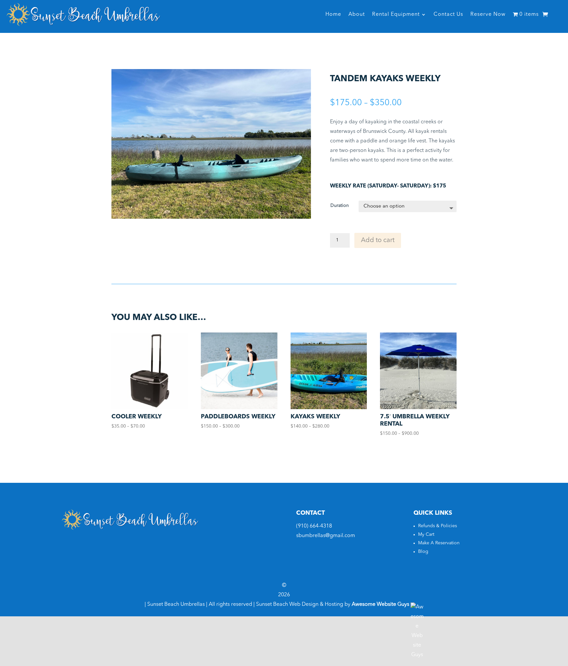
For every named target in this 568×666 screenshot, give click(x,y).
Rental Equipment (396, 14)
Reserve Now (488, 14)
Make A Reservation (439, 543)
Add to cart (377, 240)
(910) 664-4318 (314, 526)
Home (333, 14)
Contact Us (448, 14)
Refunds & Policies (437, 526)
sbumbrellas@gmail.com (325, 535)
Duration (339, 205)
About (356, 14)
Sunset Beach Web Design (287, 604)
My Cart (426, 534)
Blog (423, 551)
